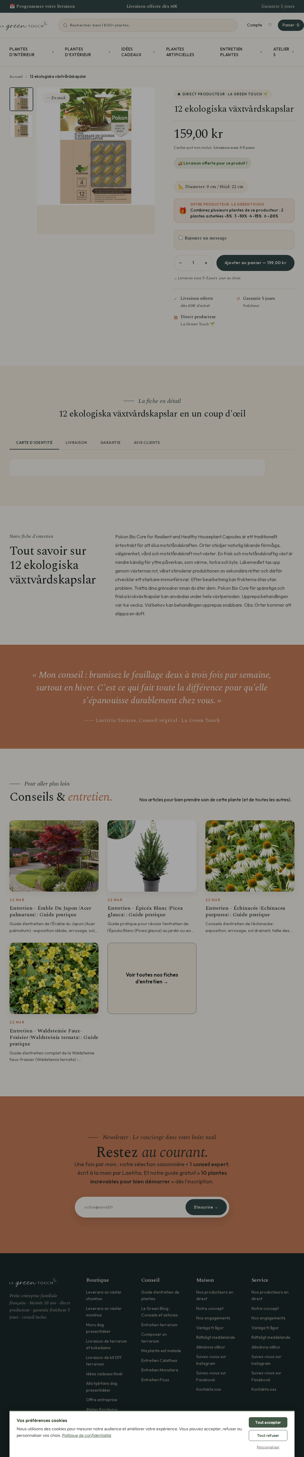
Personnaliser (268, 1447)
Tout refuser (268, 1435)
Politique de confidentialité (86, 1435)
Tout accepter (268, 1422)
